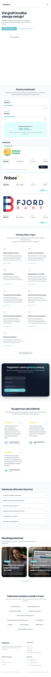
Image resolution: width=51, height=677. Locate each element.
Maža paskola (39, 624)
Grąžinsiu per (7, 111)
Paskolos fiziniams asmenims (25, 629)
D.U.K (3, 660)
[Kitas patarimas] (47, 542)
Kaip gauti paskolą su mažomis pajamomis (17, 620)
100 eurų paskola (24, 624)
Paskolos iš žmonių (15, 606)
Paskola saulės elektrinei (34, 606)
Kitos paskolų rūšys (25, 353)
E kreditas (10, 624)
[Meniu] (47, 4)
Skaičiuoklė (29, 650)
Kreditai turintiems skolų (35, 611)
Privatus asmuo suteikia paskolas (25, 615)
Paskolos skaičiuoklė (27, 28)
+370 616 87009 (33, 662)
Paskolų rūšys (30, 648)
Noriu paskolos (39, 620)
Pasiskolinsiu (7, 100)
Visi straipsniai (24, 581)
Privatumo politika (6, 662)
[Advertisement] (25, 74)
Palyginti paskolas (10, 28)
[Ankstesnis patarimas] (44, 542)
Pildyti (42, 167)
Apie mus (29, 645)
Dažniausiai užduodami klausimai (34, 652)
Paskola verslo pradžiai (15, 611)
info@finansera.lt (33, 660)
